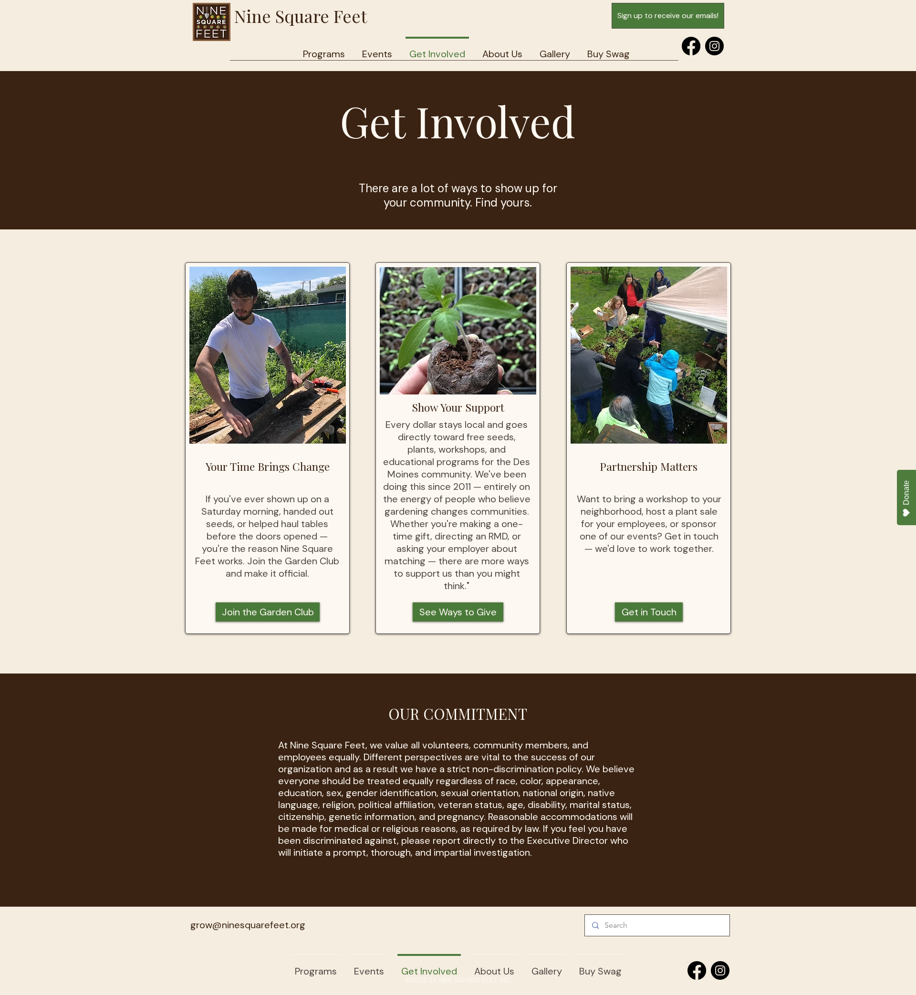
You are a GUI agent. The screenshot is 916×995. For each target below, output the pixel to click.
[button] (502, 49)
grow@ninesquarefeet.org (247, 925)
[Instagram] (714, 46)
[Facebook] (691, 46)
